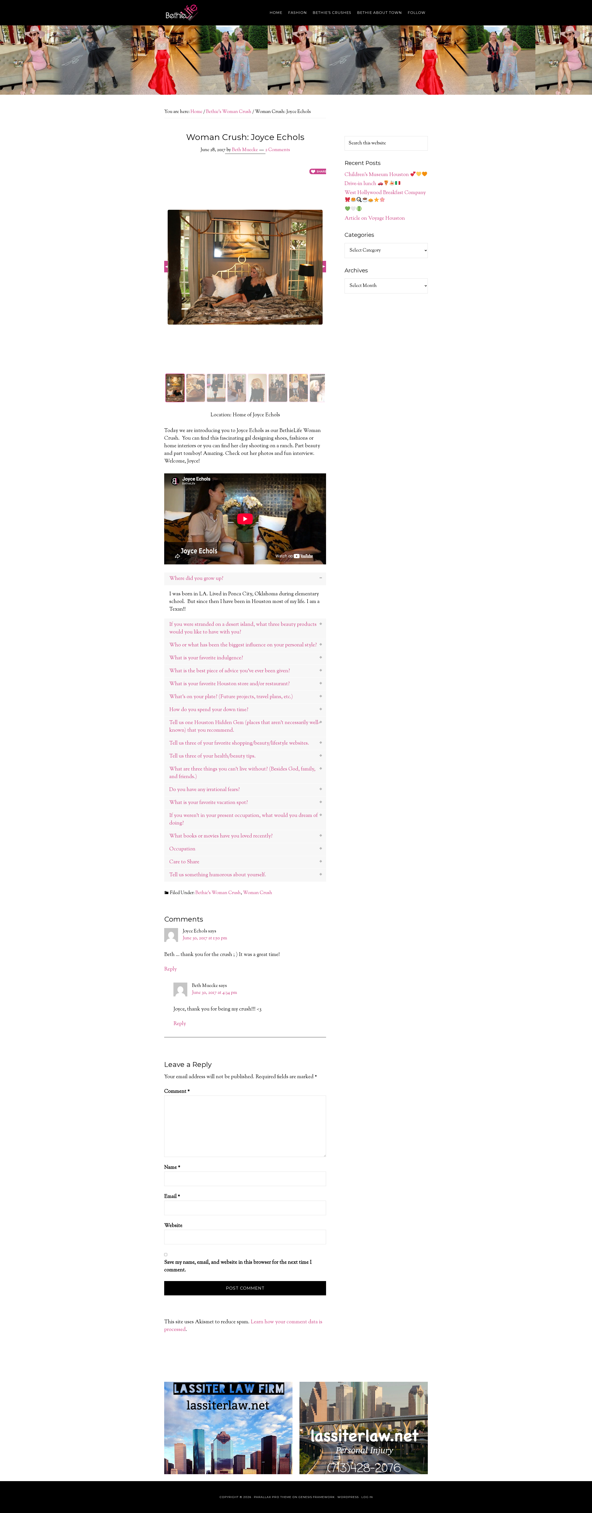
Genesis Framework (316, 1497)
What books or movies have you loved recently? (221, 836)
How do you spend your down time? (208, 710)
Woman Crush (257, 893)
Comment (177, 1091)
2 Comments (277, 150)
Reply (170, 969)
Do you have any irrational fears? (204, 790)
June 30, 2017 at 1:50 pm (205, 938)
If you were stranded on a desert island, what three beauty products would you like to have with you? (243, 628)
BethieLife (205, 13)
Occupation (182, 849)
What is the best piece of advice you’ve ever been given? (229, 671)
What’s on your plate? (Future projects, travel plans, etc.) (231, 697)
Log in (367, 1497)
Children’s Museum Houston (377, 175)
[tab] (245, 578)
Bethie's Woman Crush (218, 893)
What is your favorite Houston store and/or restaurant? (229, 684)
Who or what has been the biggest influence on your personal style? (243, 645)
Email (172, 1196)
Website (173, 1226)
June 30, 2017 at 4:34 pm (214, 992)
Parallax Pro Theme (272, 1497)
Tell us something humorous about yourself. (217, 875)
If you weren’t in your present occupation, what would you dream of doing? (243, 819)
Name (172, 1167)
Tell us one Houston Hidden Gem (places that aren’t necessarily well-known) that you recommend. (244, 726)
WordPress (348, 1497)
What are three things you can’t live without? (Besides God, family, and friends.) (242, 773)
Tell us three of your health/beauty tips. (212, 756)
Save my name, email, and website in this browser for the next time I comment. (238, 1266)
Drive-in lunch (361, 184)
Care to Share (184, 862)
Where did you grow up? (196, 578)
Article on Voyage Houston (375, 218)
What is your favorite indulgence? (206, 658)
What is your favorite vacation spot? (208, 803)
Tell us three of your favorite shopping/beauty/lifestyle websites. (239, 743)
